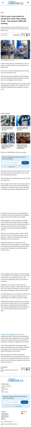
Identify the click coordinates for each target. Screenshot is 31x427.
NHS (4, 71)
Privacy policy (4, 389)
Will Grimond (5, 34)
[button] (3, 2)
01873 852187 (8, 421)
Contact (3, 387)
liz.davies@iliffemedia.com (10, 424)
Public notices (4, 392)
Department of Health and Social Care (13, 334)
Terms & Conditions (6, 386)
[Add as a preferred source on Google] (16, 35)
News (2, 12)
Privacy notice (12, 166)
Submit (25, 163)
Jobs (2, 390)
